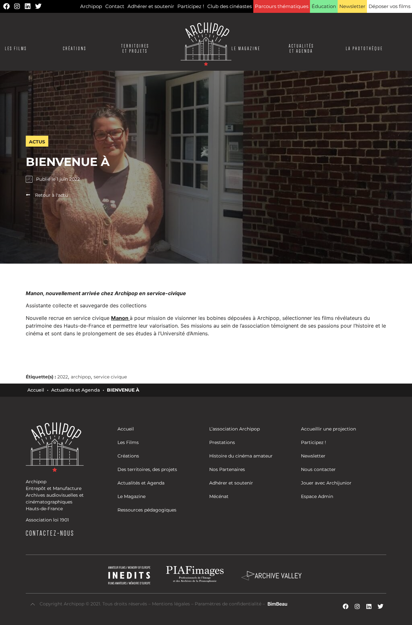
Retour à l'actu (51, 195)
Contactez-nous (50, 533)
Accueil (35, 390)
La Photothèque (364, 48)
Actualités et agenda (301, 48)
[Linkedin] (27, 6)
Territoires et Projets (135, 48)
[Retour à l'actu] (28, 195)
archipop (81, 377)
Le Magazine (245, 48)
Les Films (16, 48)
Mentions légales (171, 604)
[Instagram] (17, 6)
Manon (119, 318)
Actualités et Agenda (75, 390)
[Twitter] (38, 6)
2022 (62, 377)
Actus (37, 142)
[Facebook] (6, 6)
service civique (110, 377)
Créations (74, 48)
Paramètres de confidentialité (228, 604)
